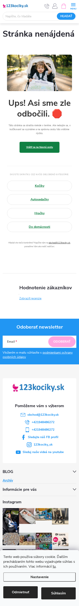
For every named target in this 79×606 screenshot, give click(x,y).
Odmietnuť (20, 592)
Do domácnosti (39, 227)
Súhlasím (58, 593)
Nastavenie (40, 577)
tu (54, 566)
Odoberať (62, 342)
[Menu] (73, 6)
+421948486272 (43, 422)
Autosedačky (40, 199)
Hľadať (66, 16)
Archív (8, 480)
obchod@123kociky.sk (59, 242)
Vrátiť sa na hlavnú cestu (39, 147)
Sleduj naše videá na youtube (43, 452)
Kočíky (39, 186)
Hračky (39, 213)
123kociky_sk (43, 444)
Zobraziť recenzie (30, 298)
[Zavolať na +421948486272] (47, 6)
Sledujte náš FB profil (43, 437)
